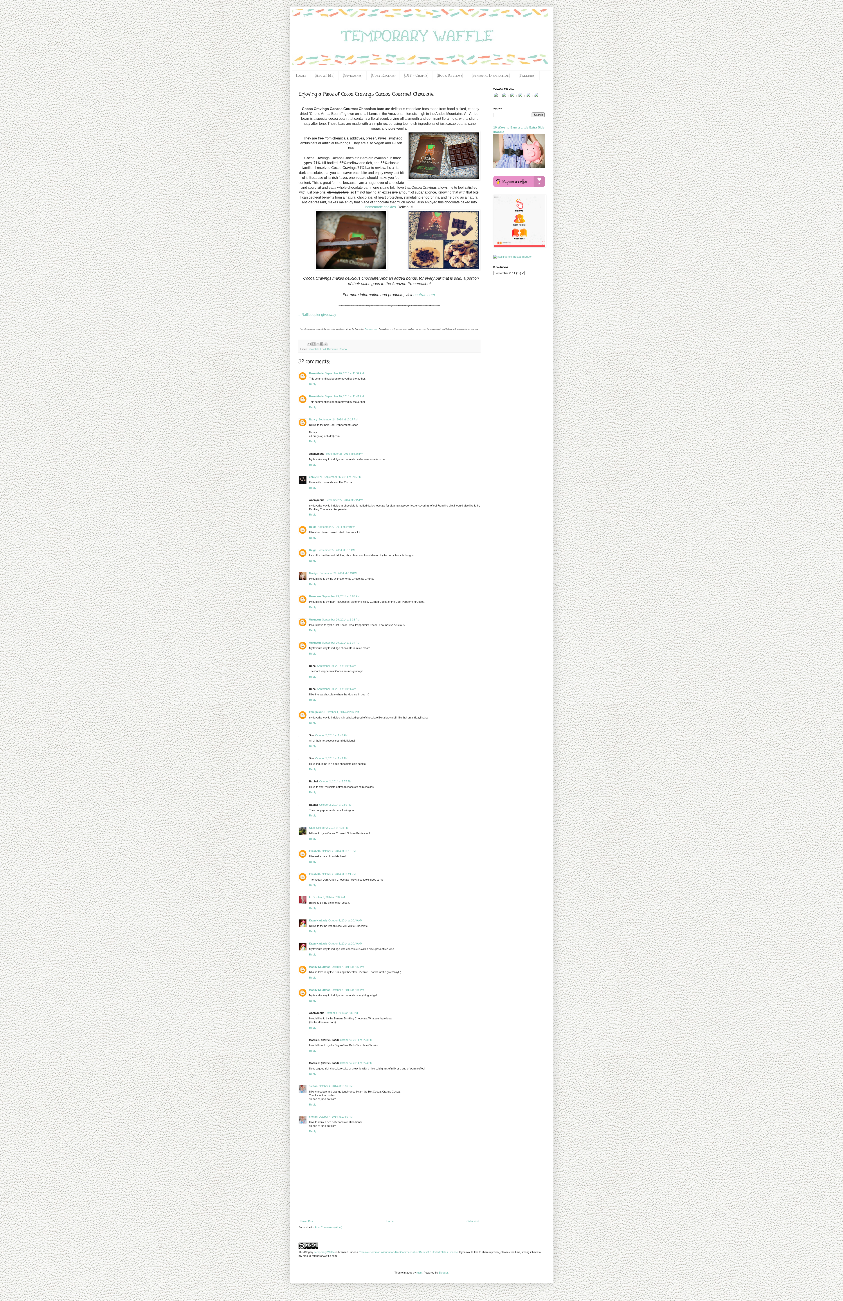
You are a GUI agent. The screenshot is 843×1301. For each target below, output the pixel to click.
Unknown (315, 596)
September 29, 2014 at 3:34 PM (341, 642)
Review (343, 349)
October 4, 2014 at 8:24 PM (356, 1063)
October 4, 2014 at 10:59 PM (336, 1116)
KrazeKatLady (318, 920)
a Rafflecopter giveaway (317, 315)
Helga (312, 526)
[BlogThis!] (313, 344)
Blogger (443, 1272)
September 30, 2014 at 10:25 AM (336, 666)
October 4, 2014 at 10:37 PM (336, 1086)
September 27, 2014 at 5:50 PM (336, 526)
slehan (313, 1086)
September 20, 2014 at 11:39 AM (344, 373)
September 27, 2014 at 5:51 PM (336, 550)
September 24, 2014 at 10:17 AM (338, 419)
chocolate (314, 349)
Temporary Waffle (324, 1252)
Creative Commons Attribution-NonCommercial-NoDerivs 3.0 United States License (408, 1252)
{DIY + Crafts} (416, 75)
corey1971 (315, 477)
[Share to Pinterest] (326, 344)
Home (301, 75)
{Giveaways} (352, 75)
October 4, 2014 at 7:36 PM (342, 1013)
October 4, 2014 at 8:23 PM (356, 1040)
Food (323, 349)
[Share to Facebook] (322, 344)
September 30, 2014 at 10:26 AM (336, 689)
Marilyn (313, 573)
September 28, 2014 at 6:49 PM (338, 573)
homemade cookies (380, 207)
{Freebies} (527, 75)
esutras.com (424, 295)
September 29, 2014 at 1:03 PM (341, 596)
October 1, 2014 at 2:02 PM (343, 712)
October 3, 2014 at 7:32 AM (329, 897)
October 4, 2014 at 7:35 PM (348, 990)
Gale (312, 827)
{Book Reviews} (450, 75)
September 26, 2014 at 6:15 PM (342, 477)
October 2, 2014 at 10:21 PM (339, 874)
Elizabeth (315, 851)
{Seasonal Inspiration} (491, 75)
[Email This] (309, 344)
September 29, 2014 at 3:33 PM (341, 619)
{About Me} (324, 75)
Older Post (473, 1221)
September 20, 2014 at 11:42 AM (344, 396)
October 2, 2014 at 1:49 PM (331, 758)
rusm (419, 1272)
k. (310, 897)
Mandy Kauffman (319, 966)
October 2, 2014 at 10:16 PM (339, 851)
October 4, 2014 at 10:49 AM (345, 920)
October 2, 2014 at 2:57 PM (335, 781)
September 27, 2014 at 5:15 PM (344, 500)
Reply (312, 384)
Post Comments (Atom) (328, 1227)
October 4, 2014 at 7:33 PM (348, 966)
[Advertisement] (389, 1207)
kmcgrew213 (317, 712)
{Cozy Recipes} (383, 75)
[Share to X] (317, 344)
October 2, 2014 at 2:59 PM (335, 804)
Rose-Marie (316, 373)
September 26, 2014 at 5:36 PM (344, 453)
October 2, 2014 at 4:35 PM (332, 827)
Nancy (313, 419)
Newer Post (306, 1221)
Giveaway (332, 349)
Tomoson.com (371, 329)
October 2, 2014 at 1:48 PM (331, 735)
